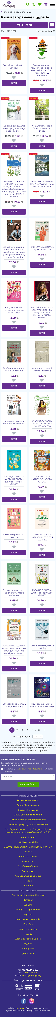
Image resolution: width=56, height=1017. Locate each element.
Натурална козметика (28, 919)
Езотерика (28, 871)
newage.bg (19, 1008)
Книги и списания (28, 929)
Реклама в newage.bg (28, 800)
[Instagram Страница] (31, 1001)
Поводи (28, 934)
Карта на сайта (28, 856)
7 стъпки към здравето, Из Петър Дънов (42, 128)
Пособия (28, 924)
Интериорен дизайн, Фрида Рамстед (42, 369)
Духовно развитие (28, 866)
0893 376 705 (30, 972)
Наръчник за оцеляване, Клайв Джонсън (14, 422)
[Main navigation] (52, 4)
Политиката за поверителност (30, 769)
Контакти (28, 861)
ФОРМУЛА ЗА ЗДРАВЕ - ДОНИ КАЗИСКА (42, 248)
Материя (28, 900)
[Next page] (44, 730)
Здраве (28, 914)
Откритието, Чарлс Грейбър (42, 647)
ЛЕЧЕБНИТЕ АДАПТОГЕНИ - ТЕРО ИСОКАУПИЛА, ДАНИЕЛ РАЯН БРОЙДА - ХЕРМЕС (14, 650)
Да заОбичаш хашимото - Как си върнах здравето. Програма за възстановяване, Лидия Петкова (14, 252)
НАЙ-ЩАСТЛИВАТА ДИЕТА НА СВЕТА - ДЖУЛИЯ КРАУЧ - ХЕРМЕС (14, 481)
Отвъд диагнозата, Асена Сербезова (14, 369)
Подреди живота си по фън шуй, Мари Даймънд (14, 593)
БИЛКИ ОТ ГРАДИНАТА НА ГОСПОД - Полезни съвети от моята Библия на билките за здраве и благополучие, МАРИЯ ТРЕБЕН (14, 189)
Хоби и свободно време (28, 938)
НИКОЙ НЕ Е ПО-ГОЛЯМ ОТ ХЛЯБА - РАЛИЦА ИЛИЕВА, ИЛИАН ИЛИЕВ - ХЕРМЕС (42, 312)
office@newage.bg (31, 975)
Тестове (28, 885)
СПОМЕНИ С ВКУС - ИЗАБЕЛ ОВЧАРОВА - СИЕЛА (42, 479)
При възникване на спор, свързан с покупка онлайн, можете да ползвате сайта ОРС (28, 831)
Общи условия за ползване (28, 814)
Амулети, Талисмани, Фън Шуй (28, 895)
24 (35, 736)
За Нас (28, 851)
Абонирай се (27, 784)
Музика (28, 943)
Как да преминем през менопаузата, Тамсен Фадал (14, 310)
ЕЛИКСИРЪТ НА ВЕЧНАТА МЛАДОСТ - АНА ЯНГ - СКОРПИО (42, 184)
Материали (28, 948)
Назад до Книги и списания (16, 12)
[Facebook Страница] (24, 1001)
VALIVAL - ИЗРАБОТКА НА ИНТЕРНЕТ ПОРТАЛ (28, 847)
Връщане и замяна (28, 810)
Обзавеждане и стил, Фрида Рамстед (14, 705)
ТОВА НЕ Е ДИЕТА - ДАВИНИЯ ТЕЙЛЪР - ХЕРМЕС (42, 593)
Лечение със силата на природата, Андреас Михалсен (14, 128)
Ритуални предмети (28, 909)
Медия (28, 881)
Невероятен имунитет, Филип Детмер (42, 705)
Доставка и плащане (28, 805)
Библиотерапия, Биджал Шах (14, 536)
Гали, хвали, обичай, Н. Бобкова (14, 66)
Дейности (28, 953)
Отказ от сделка (28, 842)
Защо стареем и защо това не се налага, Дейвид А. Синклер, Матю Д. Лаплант (42, 70)
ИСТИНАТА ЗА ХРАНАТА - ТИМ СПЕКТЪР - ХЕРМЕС (42, 537)
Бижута (28, 905)
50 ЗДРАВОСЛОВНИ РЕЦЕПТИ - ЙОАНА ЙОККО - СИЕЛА (42, 424)
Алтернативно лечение (28, 876)
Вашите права (28, 837)
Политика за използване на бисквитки (28, 824)
